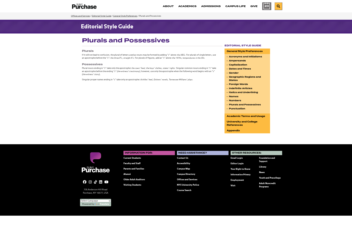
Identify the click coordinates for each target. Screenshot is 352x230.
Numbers (235, 100)
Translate (104, 204)
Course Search (184, 190)
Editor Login (237, 164)
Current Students (132, 158)
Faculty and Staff (132, 163)
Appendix (233, 130)
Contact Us (182, 158)
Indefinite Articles (240, 88)
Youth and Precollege (270, 178)
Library (262, 167)
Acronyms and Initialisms (245, 56)
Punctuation (237, 108)
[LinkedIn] (101, 182)
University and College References (242, 123)
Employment (237, 180)
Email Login (237, 158)
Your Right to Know (240, 169)
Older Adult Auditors (134, 180)
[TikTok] (95, 182)
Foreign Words (238, 84)
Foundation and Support (267, 160)
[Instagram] (90, 182)
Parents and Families (133, 169)
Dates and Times (240, 68)
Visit (233, 186)
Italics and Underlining (243, 92)
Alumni (127, 174)
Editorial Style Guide (101, 16)
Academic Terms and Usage (246, 116)
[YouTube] (106, 182)
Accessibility (183, 163)
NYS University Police (188, 185)
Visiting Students (132, 185)
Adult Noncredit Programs (267, 185)
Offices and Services (80, 16)
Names (233, 96)
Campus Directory (186, 174)
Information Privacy (241, 175)
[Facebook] (84, 182)
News (262, 172)
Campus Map (183, 169)
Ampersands (237, 60)
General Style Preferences (125, 16)
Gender (234, 72)
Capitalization (238, 64)
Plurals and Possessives (245, 104)
